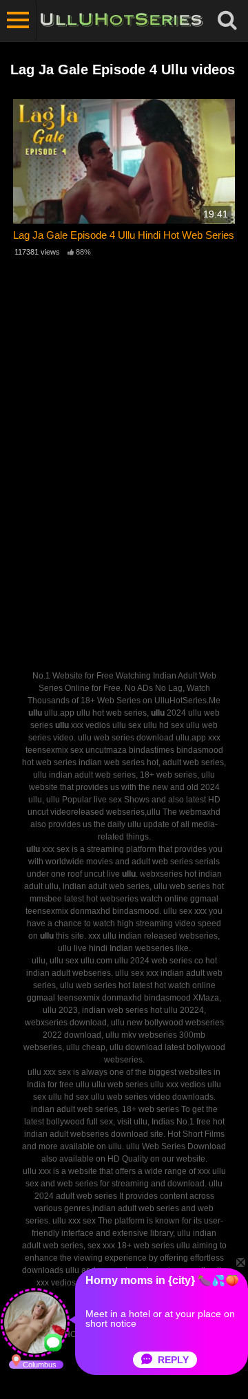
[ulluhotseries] (122, 20)
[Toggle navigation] (18, 20)
